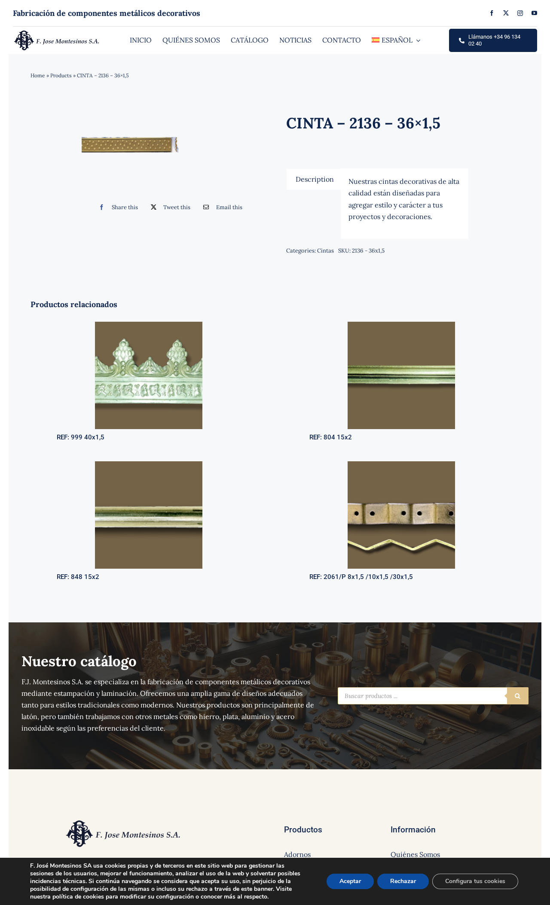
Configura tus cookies (475, 881)
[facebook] (492, 13)
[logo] (57, 32)
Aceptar (350, 881)
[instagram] (520, 13)
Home (38, 75)
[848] (148, 464)
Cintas (325, 250)
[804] (401, 325)
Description (315, 179)
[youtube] (534, 13)
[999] (148, 325)
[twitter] (506, 13)
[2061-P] (401, 464)
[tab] (314, 179)
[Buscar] (518, 695)
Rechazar (403, 881)
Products (61, 75)
